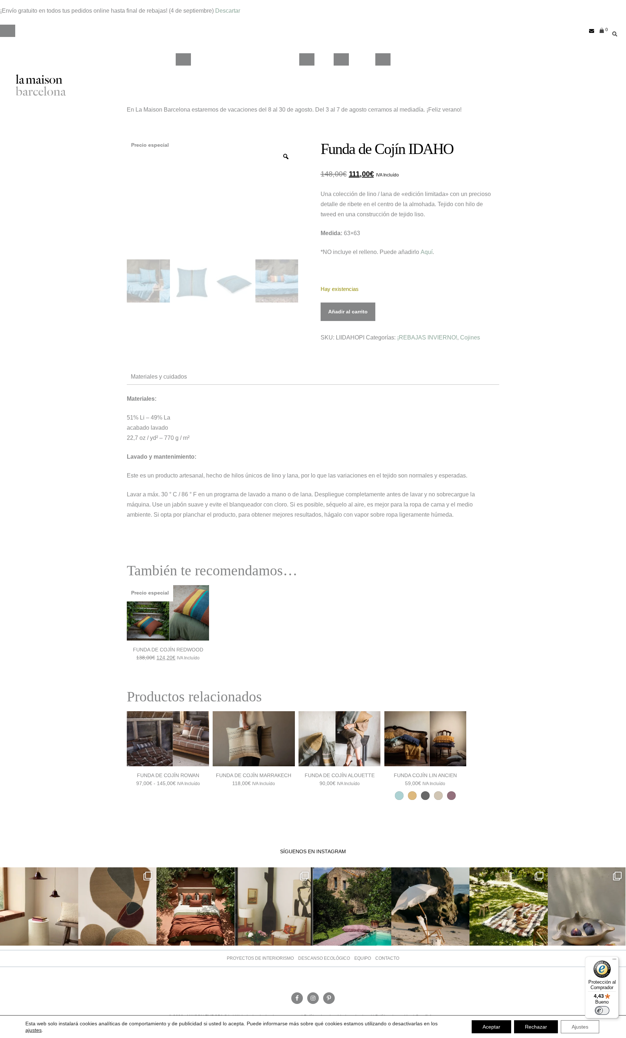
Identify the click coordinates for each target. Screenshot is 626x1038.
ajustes (33, 1030)
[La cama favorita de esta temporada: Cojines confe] (195, 906)
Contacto (387, 958)
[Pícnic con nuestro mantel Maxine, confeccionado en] (509, 906)
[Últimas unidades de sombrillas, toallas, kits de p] (430, 906)
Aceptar (491, 1027)
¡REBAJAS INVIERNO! (427, 337)
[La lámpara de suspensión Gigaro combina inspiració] (39, 906)
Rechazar (536, 1027)
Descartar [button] (227, 11)
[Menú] (614, 960)
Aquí (427, 252)
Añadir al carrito (348, 311)
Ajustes (580, 1027)
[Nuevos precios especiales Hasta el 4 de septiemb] (587, 906)
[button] (7, 31)
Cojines (470, 337)
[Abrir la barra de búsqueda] (613, 31)
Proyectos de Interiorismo (260, 958)
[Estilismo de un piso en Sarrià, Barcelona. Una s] (274, 906)
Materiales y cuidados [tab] (159, 377)
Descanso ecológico (324, 958)
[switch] (602, 1010)
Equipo (362, 958)
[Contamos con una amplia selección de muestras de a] (117, 906)
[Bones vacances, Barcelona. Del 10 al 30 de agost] (352, 906)
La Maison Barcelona (41, 85)
